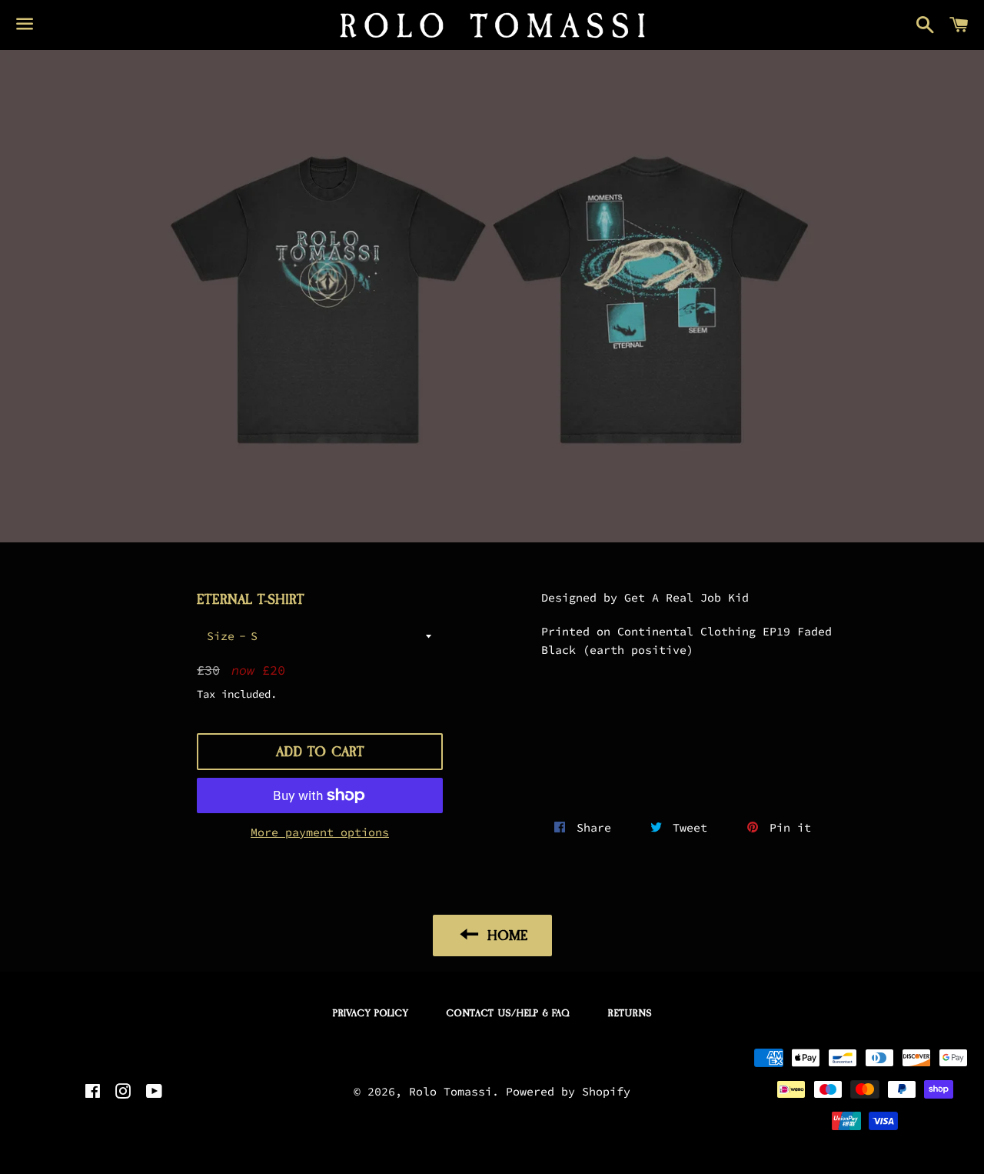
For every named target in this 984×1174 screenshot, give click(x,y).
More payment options (320, 832)
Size (220, 636)
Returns (629, 1013)
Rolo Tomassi (450, 1091)
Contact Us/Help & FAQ (508, 1013)
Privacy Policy (370, 1013)
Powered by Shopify (568, 1091)
